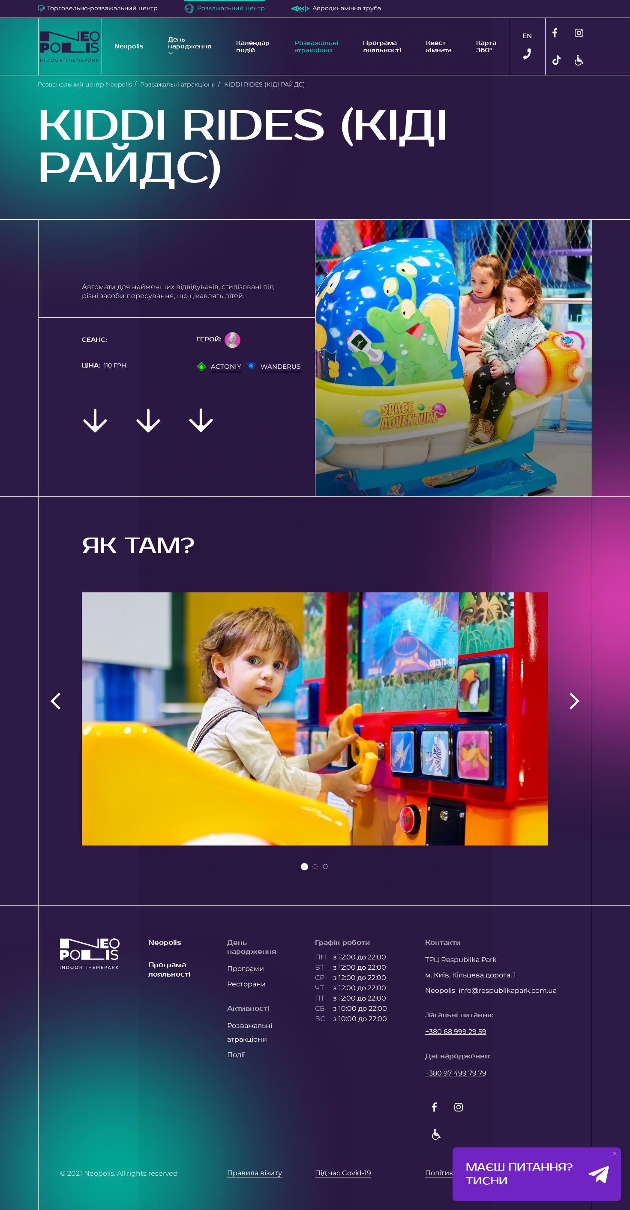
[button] (614, 1154)
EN (527, 36)
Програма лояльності (382, 46)
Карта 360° (486, 46)
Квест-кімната (439, 46)
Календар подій (253, 46)
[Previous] (55, 701)
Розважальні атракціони (316, 46)
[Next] (574, 701)
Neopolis (129, 46)
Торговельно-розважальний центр (102, 8)
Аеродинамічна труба (346, 8)
